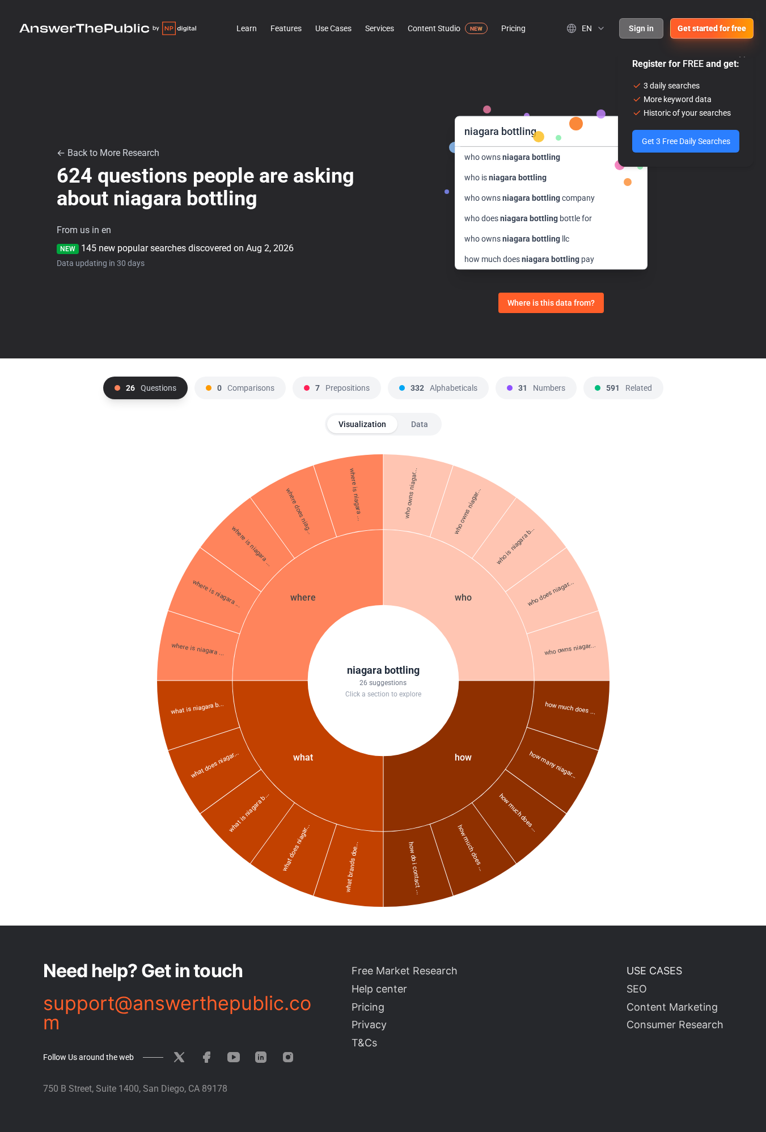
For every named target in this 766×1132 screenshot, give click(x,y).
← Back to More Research (108, 152)
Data (419, 424)
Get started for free (712, 28)
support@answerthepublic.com (177, 1013)
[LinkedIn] (261, 1057)
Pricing (513, 28)
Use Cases (333, 28)
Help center (379, 989)
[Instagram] (288, 1057)
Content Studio (434, 28)
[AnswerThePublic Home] (107, 28)
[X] (179, 1057)
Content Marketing (672, 1007)
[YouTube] (233, 1057)
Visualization (362, 424)
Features (286, 28)
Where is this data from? (551, 302)
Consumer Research (675, 1024)
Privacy (369, 1024)
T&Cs (364, 1043)
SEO (637, 989)
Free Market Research (405, 971)
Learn (246, 28)
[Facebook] (206, 1057)
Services (379, 28)
